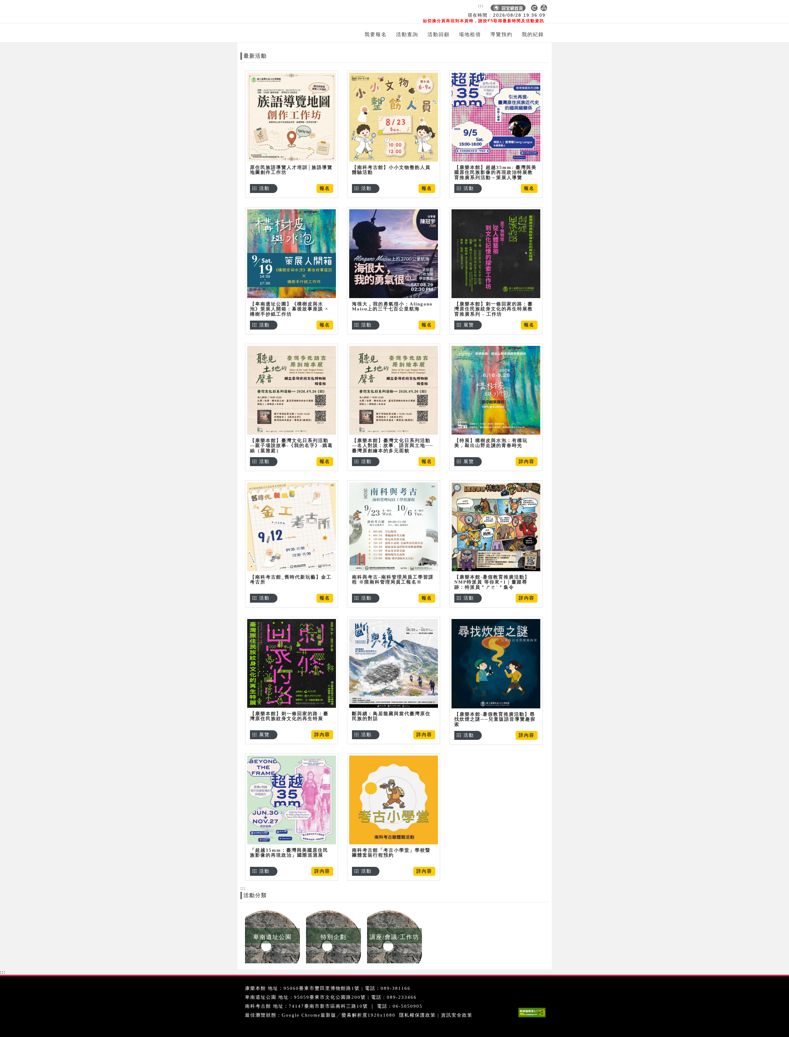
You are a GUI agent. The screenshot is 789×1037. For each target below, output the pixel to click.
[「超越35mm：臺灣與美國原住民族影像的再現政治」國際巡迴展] (291, 799)
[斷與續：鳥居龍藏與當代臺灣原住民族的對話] (393, 663)
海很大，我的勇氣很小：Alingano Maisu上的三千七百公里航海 (392, 306)
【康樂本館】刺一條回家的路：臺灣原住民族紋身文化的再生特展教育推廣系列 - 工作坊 (493, 309)
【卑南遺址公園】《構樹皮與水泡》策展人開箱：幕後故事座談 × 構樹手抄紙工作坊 (289, 309)
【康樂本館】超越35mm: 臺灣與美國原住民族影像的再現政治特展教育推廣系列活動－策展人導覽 (495, 172)
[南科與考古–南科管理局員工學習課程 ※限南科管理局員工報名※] (393, 526)
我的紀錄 (533, 34)
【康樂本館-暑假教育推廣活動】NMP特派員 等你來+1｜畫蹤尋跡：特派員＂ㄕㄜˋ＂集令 (492, 582)
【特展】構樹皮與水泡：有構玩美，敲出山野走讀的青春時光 (491, 443)
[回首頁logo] (275, 12)
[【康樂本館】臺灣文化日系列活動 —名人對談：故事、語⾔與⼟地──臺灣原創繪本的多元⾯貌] (393, 390)
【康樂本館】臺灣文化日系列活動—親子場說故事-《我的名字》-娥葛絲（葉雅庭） (291, 445)
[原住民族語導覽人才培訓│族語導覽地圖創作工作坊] (291, 117)
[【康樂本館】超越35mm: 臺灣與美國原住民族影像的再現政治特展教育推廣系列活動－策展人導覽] (495, 117)
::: (481, 5)
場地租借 (470, 34)
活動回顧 (438, 34)
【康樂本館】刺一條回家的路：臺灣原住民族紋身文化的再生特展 (289, 716)
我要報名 (376, 34)
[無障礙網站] (533, 1017)
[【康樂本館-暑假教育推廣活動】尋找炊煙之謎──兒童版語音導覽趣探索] (495, 663)
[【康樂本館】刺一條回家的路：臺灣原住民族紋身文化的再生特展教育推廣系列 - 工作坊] (495, 253)
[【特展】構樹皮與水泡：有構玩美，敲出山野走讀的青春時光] (495, 390)
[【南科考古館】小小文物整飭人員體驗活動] (393, 117)
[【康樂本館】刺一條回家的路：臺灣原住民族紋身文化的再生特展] (291, 663)
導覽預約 (501, 34)
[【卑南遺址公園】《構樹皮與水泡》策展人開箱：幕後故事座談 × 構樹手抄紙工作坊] (291, 253)
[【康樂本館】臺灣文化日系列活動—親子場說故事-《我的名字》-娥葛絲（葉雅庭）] (291, 390)
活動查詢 (407, 34)
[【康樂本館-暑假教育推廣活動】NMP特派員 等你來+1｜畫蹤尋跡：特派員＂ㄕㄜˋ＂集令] (495, 526)
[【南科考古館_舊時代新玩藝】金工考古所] (291, 526)
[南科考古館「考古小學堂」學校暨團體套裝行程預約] (393, 799)
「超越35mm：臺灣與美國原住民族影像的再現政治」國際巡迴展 (289, 853)
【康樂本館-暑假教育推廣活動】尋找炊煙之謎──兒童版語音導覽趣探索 (495, 719)
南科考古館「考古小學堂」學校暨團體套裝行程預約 (391, 853)
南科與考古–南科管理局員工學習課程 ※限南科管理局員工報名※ (393, 580)
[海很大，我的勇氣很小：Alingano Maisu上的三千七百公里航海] (393, 253)
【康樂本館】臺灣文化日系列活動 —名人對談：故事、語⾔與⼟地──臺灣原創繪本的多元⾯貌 (392, 445)
